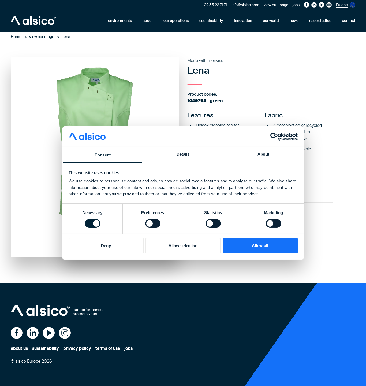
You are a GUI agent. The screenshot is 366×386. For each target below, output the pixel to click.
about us (19, 348)
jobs (296, 4)
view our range (276, 4)
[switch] (152, 223)
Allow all (260, 245)
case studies (320, 20)
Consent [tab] (103, 155)
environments (120, 20)
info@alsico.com (245, 4)
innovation (243, 20)
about (148, 20)
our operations (176, 20)
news (294, 20)
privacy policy (77, 348)
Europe (342, 4)
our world (271, 20)
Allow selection (183, 245)
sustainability (211, 20)
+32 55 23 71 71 (214, 4)
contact (348, 20)
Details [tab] (183, 154)
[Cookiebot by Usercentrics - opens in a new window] (274, 137)
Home (16, 36)
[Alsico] (33, 20)
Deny (106, 245)
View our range (42, 36)
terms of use (107, 348)
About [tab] (263, 154)
